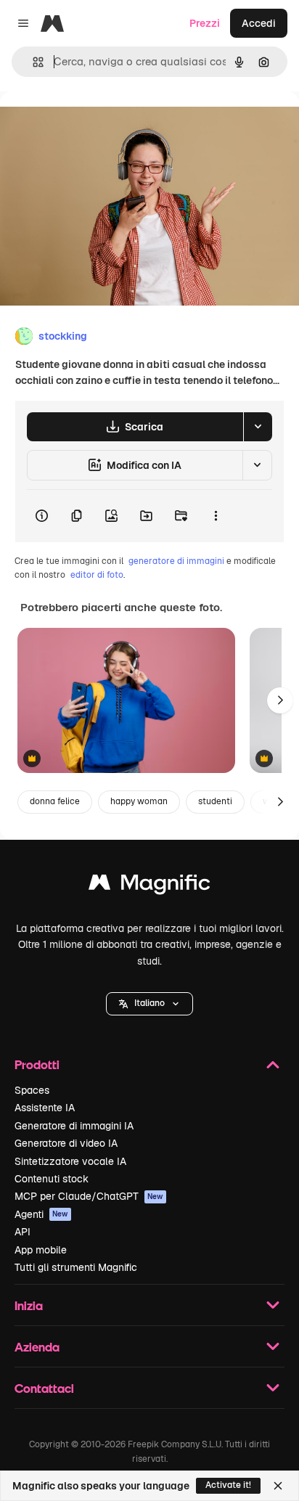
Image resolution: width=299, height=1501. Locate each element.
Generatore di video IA (66, 1143)
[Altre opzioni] (215, 516)
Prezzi (204, 23)
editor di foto (96, 575)
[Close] (278, 1485)
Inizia (29, 1305)
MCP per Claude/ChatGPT (89, 1196)
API (22, 1231)
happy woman (139, 801)
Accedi (259, 23)
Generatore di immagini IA (74, 1125)
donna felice (55, 801)
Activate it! (228, 1485)
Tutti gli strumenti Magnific (76, 1267)
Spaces (32, 1090)
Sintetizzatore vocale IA (70, 1161)
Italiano (149, 1003)
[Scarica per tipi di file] (257, 426)
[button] (149, 1003)
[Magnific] (149, 886)
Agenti (41, 1214)
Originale (96, 124)
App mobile (41, 1249)
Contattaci (44, 1388)
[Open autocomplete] (32, 62)
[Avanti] (280, 700)
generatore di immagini (176, 561)
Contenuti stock (52, 1178)
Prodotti (37, 1064)
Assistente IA (45, 1107)
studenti (215, 801)
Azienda (37, 1346)
